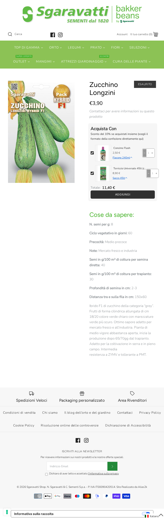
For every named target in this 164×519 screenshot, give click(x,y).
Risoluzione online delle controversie (70, 425)
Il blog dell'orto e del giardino (87, 412)
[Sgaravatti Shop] (82, 6)
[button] (154, 516)
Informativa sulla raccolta (33, 514)
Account (122, 34)
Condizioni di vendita (19, 412)
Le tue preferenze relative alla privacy (99, 514)
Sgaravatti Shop (36, 487)
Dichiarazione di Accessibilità (128, 425)
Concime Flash (121, 148)
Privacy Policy (150, 412)
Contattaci (125, 412)
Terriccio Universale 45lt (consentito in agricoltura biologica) (129, 168)
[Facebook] (52, 35)
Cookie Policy (23, 425)
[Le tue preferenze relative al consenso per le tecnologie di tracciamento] (7, 512)
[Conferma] (112, 466)
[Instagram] (60, 35)
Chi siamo (50, 412)
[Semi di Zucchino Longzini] (41, 132)
